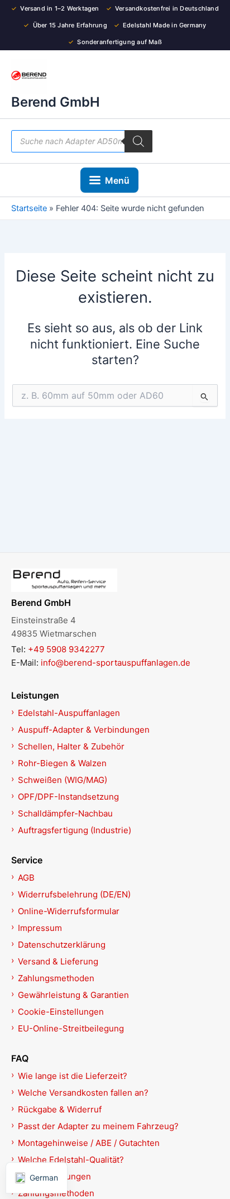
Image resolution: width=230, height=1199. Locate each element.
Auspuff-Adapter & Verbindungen (84, 729)
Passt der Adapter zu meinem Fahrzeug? (98, 1126)
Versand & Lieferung (58, 961)
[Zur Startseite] (115, 580)
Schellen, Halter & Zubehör (71, 746)
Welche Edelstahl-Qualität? (71, 1159)
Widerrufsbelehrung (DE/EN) (74, 894)
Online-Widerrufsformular (68, 911)
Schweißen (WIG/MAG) (62, 780)
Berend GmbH (55, 102)
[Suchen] (138, 141)
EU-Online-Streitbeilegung (71, 1028)
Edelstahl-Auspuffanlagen (69, 713)
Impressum (40, 928)
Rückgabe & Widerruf (60, 1109)
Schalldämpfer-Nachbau (65, 813)
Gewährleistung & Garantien (73, 995)
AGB (26, 877)
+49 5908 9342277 (66, 649)
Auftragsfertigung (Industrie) (74, 830)
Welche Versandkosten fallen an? (83, 1092)
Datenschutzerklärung (62, 944)
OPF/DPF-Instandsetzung (68, 796)
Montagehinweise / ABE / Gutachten (89, 1143)
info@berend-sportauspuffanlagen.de (115, 662)
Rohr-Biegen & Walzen (62, 763)
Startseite (29, 208)
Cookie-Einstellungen (61, 1011)
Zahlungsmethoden (56, 978)
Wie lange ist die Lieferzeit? (72, 1076)
